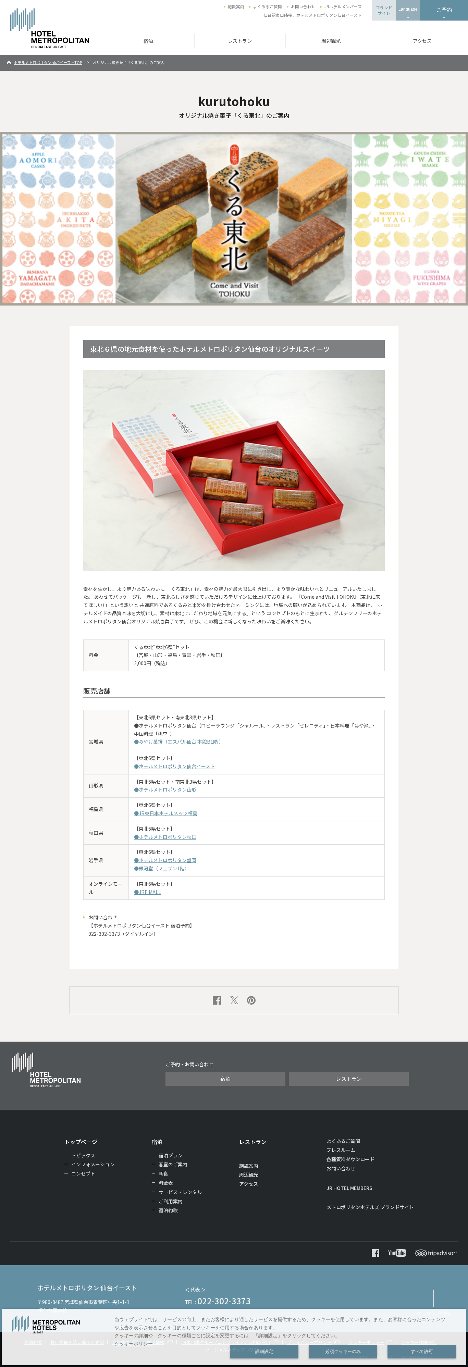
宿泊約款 (168, 1210)
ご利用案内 (171, 1201)
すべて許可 (422, 1351)
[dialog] (234, 1337)
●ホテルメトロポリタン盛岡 (165, 860)
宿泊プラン (171, 1155)
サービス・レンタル (180, 1192)
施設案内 (236, 6)
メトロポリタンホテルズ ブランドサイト (370, 1207)
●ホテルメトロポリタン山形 (165, 789)
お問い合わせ (303, 6)
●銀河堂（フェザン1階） (161, 868)
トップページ (80, 1142)
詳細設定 (264, 1351)
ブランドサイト (384, 10)
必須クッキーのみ (343, 1351)
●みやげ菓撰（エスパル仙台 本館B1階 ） (177, 741)
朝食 (163, 1173)
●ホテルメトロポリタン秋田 (165, 836)
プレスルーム (341, 1149)
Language (408, 9)
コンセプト (83, 1173)
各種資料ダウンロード (350, 1159)
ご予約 (444, 10)
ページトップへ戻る (434, 1313)
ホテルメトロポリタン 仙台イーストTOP (48, 62)
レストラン (240, 40)
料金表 (166, 1182)
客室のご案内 (173, 1164)
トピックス (83, 1155)
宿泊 (148, 40)
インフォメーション (92, 1164)
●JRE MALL (147, 891)
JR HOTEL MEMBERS (349, 1187)
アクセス (248, 1183)
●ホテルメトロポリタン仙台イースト (174, 766)
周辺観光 (331, 40)
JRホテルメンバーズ (343, 6)
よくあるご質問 (267, 6)
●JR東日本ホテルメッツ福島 (165, 813)
